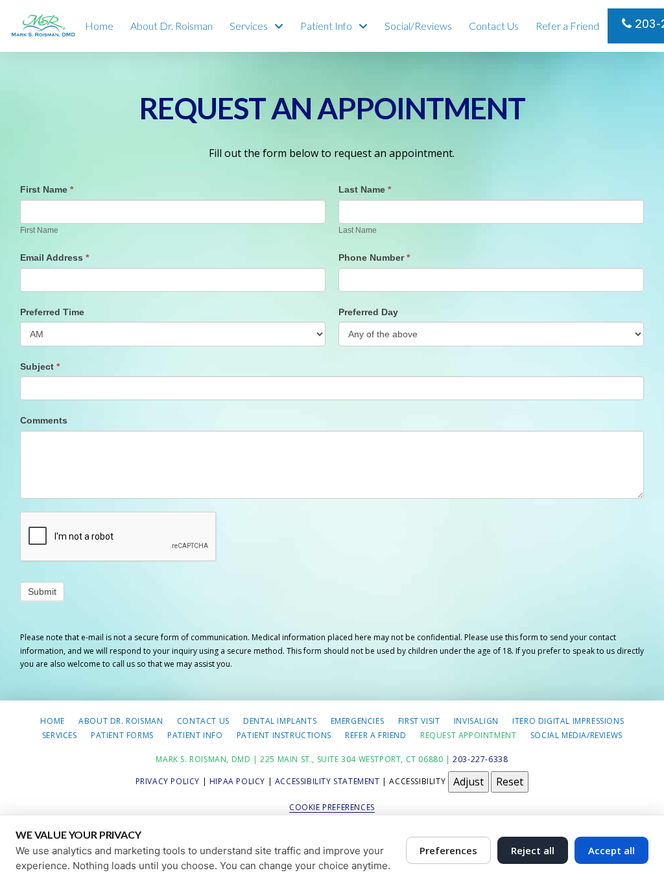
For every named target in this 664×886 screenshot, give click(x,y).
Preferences (448, 850)
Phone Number (374, 257)
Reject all (532, 850)
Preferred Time (52, 312)
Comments (43, 420)
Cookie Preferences (332, 807)
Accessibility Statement (327, 781)
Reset (509, 781)
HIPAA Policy (237, 781)
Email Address (54, 257)
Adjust (468, 781)
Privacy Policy (168, 781)
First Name (46, 189)
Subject (40, 366)
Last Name (364, 189)
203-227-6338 (648, 23)
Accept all (611, 850)
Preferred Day (368, 312)
